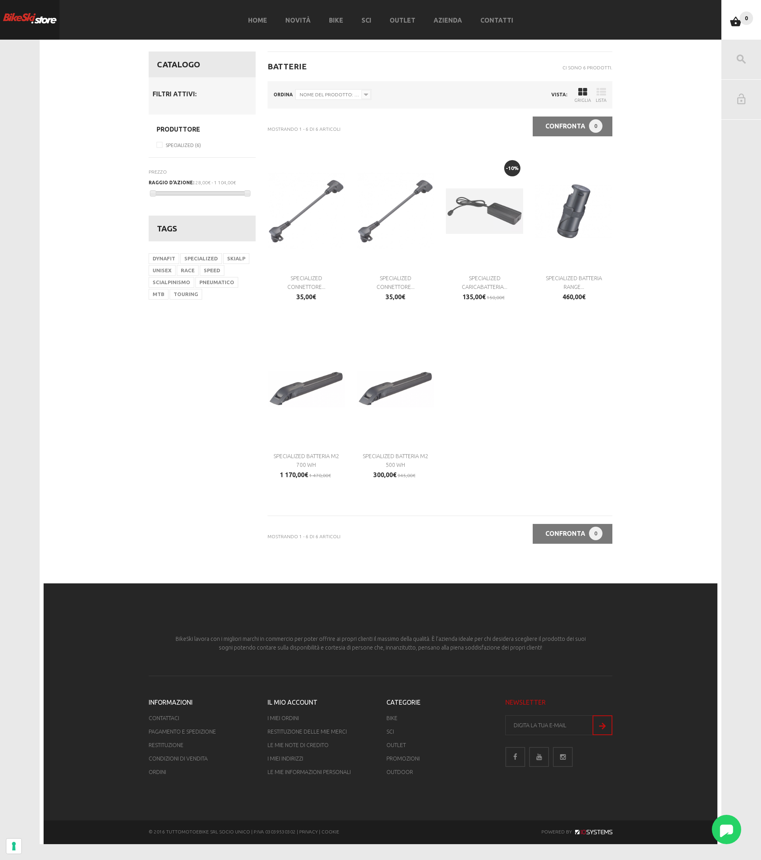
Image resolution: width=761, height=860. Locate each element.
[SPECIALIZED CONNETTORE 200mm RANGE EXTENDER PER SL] (306, 211)
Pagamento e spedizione (182, 731)
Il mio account (292, 702)
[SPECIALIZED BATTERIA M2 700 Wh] (306, 389)
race (188, 270)
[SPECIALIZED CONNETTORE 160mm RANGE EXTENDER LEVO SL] (395, 211)
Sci (366, 20)
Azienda (448, 20)
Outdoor (399, 772)
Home (257, 20)
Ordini (157, 772)
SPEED (212, 270)
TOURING (186, 294)
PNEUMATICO (216, 282)
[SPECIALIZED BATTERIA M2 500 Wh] (395, 389)
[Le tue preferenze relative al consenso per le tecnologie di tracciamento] (13, 846)
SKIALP (236, 258)
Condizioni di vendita (178, 758)
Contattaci (164, 718)
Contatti (496, 20)
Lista (601, 100)
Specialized (183, 145)
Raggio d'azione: (171, 182)
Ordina (283, 94)
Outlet (402, 20)
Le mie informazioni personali (309, 772)
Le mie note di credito (298, 745)
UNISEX (162, 270)
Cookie (330, 831)
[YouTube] (539, 757)
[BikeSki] (29, 18)
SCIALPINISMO (171, 282)
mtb (158, 294)
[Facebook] (515, 757)
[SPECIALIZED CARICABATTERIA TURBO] (484, 211)
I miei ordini (283, 718)
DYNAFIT (164, 258)
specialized (201, 258)
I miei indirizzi (285, 758)
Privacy (308, 831)
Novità (298, 20)
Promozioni (403, 758)
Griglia (582, 100)
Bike (336, 20)
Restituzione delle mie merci (307, 731)
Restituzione (166, 745)
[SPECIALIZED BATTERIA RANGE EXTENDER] (573, 211)
